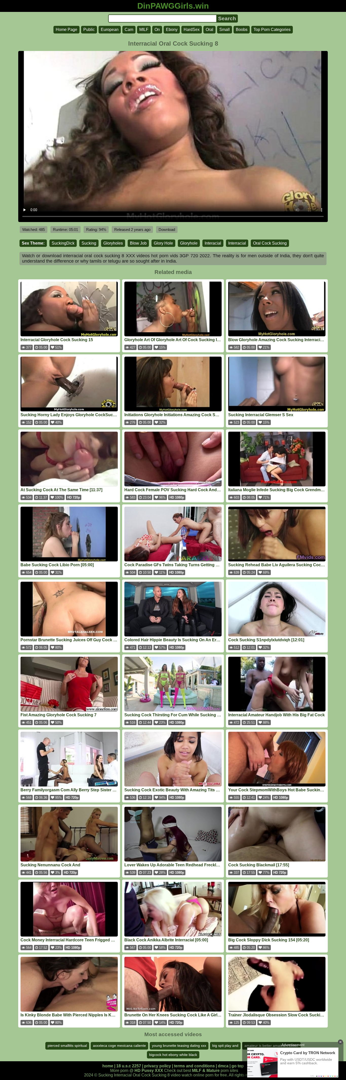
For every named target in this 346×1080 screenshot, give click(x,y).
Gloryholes (113, 243)
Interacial (213, 243)
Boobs (241, 29)
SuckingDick (63, 243)
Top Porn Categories (272, 29)
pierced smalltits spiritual (67, 1046)
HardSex (192, 29)
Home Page (66, 29)
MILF (143, 29)
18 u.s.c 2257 (128, 1066)
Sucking (89, 243)
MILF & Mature (206, 1070)
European (110, 29)
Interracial (237, 243)
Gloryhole (189, 243)
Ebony (172, 29)
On (157, 29)
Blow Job (138, 243)
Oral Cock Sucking (270, 243)
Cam (129, 29)
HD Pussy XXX (148, 1070)
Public (89, 29)
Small (224, 29)
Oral (209, 29)
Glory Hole (163, 243)
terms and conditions (194, 1066)
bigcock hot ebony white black (173, 1055)
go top (238, 1066)
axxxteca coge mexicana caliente (119, 1046)
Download (167, 229)
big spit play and (225, 1046)
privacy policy (157, 1066)
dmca (223, 1066)
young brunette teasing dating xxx (179, 1046)
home (107, 1066)
